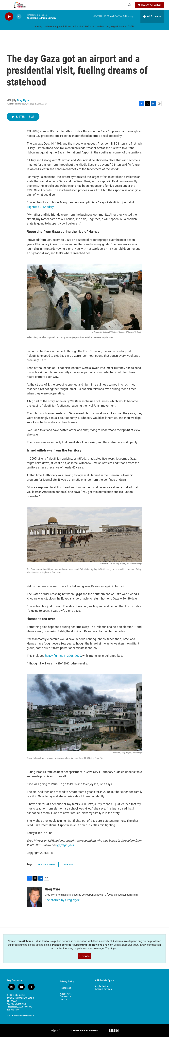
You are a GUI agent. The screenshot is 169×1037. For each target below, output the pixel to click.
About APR (65, 994)
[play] (9, 16)
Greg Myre (23, 100)
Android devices (103, 989)
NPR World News (46, 864)
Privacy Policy (67, 981)
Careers (64, 999)
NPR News (69, 864)
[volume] (19, 16)
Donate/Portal (151, 5)
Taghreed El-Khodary (40, 207)
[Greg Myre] (34, 897)
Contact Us (65, 996)
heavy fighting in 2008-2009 (62, 655)
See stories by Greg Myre (62, 900)
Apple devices (102, 986)
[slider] (24, 16)
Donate (84, 956)
